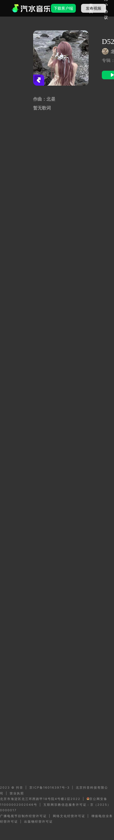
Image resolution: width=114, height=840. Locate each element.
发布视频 (93, 8)
